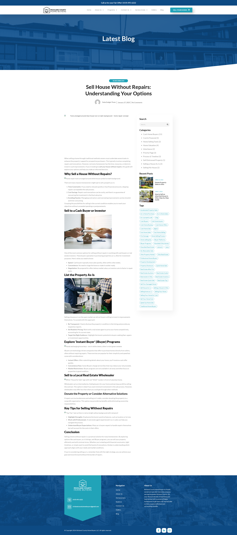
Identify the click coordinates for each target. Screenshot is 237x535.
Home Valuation (149, 145)
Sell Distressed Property (152, 160)
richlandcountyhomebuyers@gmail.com (86, 506)
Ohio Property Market (147, 254)
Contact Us (125, 10)
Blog (161, 10)
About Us (98, 10)
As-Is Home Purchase (147, 214)
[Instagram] (169, 530)
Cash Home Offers (161, 225)
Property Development (147, 262)
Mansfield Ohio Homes (161, 243)
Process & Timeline (150, 156)
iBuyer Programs (145, 243)
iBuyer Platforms (159, 240)
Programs (111, 10)
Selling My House (150, 167)
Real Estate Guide (162, 273)
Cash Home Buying (146, 225)
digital (156, 228)
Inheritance (147, 149)
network (160, 247)
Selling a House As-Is (151, 164)
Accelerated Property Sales (149, 210)
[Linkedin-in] (164, 530)
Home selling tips (145, 240)
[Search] (167, 124)
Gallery (154, 10)
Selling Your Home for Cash (149, 295)
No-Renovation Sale (146, 251)
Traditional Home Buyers (148, 306)
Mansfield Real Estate (147, 247)
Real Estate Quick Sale (147, 280)
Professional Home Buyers (148, 258)
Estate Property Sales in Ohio (160, 183)
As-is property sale (146, 217)
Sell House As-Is (145, 288)
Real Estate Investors (162, 277)
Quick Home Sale (161, 265)
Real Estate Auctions (147, 273)
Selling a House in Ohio (161, 288)
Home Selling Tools (150, 141)
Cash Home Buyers (150, 134)
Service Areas (140, 10)
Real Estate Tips (162, 280)
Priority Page (148, 153)
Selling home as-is (146, 291)
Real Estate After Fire (147, 269)
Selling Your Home (160, 291)
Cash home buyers (157, 221)
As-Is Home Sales (162, 214)
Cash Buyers (144, 221)
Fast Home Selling (159, 232)
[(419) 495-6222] (69, 500)
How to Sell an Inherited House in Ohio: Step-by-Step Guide (162, 197)
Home (89, 10)
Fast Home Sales (145, 232)
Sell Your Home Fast (146, 299)
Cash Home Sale (145, 228)
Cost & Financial (149, 138)
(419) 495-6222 (129, 3)
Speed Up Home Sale (147, 302)
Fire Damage (144, 236)
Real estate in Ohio (146, 277)
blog (156, 217)
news (167, 247)
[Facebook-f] (158, 530)
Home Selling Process (158, 236)
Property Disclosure (146, 265)
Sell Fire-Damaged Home (148, 284)
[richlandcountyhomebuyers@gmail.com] (69, 507)
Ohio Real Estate (163, 254)
